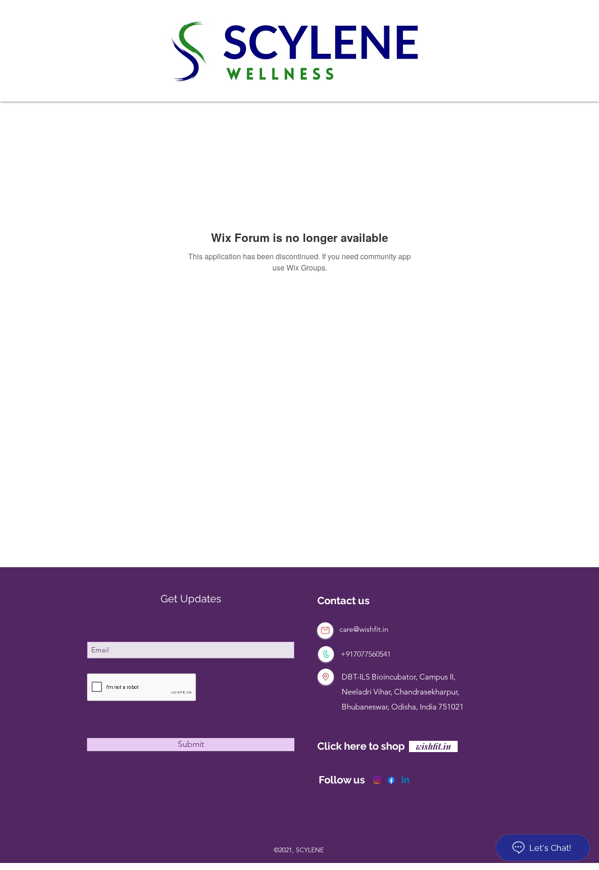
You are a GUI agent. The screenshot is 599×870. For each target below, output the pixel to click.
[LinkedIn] (405, 780)
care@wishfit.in (363, 629)
